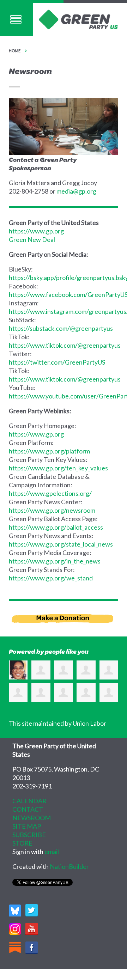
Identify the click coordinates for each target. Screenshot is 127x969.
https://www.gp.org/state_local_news (61, 544)
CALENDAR (29, 801)
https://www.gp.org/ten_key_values (58, 468)
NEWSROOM (31, 818)
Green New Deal (32, 239)
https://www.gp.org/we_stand (51, 578)
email (51, 851)
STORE (22, 843)
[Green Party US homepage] (78, 19)
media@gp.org (76, 191)
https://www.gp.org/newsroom (52, 510)
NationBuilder (69, 866)
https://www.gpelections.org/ (50, 493)
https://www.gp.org (36, 231)
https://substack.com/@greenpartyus (61, 328)
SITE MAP (26, 826)
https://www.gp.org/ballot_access (56, 527)
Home (14, 50)
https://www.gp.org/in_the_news (55, 561)
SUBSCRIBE (29, 835)
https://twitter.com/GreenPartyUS (57, 362)
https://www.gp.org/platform (49, 451)
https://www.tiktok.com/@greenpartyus (65, 345)
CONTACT (27, 809)
